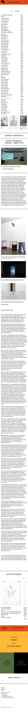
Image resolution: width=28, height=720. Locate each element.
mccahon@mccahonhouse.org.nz (7, 697)
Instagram (3, 688)
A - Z (12, 11)
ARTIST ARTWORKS (8, 169)
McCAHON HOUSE (14, 2)
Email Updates (14, 677)
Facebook (3, 690)
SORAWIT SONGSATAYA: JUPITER (11, 166)
